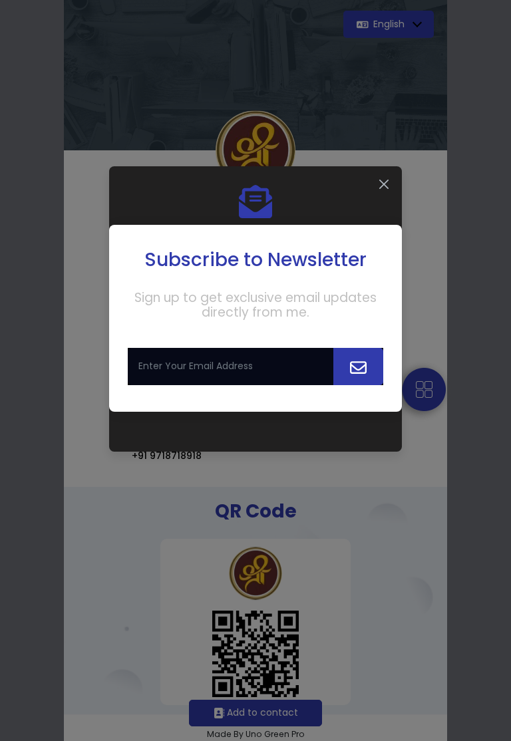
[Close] (384, 184)
